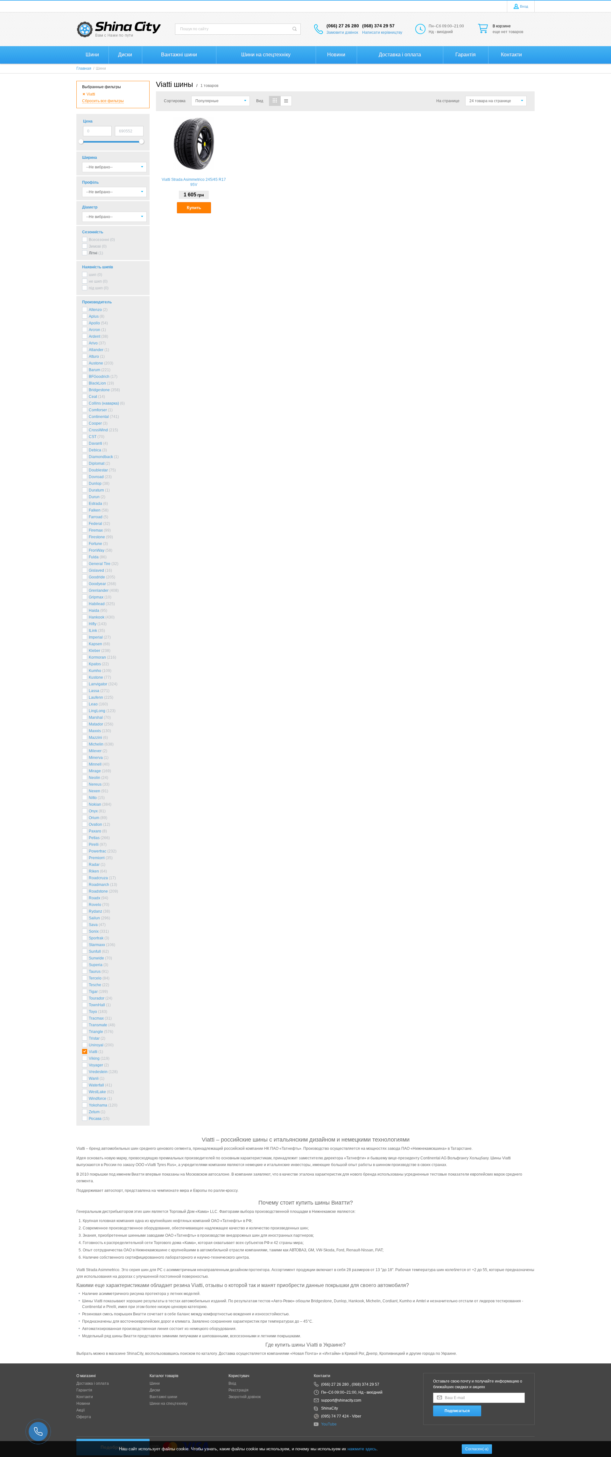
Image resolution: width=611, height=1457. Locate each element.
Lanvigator (98, 684)
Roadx (94, 898)
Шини (155, 1383)
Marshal (96, 717)
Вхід (232, 1383)
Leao (93, 704)
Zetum (94, 1112)
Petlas (94, 838)
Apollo (94, 323)
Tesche (95, 985)
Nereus (95, 784)
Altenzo (95, 310)
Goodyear (97, 584)
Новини (83, 1403)
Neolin (94, 777)
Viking (94, 1058)
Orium (94, 818)
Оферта (83, 1417)
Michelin (96, 744)
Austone (96, 363)
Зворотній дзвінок (244, 1397)
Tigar (93, 991)
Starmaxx (97, 945)
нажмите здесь (362, 1448)
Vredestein (98, 1072)
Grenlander (99, 590)
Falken (95, 510)
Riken (94, 871)
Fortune (95, 543)
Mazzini (95, 737)
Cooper (95, 423)
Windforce (97, 1098)
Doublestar (98, 470)
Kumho (95, 670)
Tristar (94, 1038)
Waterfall (96, 1085)
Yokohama (98, 1105)
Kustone (96, 677)
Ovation (95, 824)
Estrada (95, 503)
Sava (93, 925)
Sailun (94, 918)
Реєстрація (238, 1390)
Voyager (96, 1065)
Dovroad (96, 477)
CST (92, 437)
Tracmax (96, 1018)
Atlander (96, 350)
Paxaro (95, 831)
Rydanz (95, 911)
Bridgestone (99, 390)
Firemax (96, 530)
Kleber (94, 650)
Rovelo (95, 904)
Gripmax (96, 597)
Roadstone (98, 891)
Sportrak (96, 938)
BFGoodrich (99, 376)
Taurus (95, 971)
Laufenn (96, 697)
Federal (95, 523)
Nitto (93, 798)
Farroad (95, 517)
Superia (95, 965)
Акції (80, 1410)
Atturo (94, 356)
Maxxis (95, 731)
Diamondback (101, 457)
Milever (95, 751)
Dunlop (95, 483)
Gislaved (96, 570)
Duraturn (96, 490)
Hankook (96, 617)
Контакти (84, 1397)
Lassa (94, 691)
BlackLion (97, 383)
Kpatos (95, 664)
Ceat (93, 396)
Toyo (93, 1011)
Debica (95, 450)
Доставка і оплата (92, 1383)
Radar (94, 864)
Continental (99, 416)
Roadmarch (99, 884)
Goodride (97, 577)
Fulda (94, 557)
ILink (93, 630)
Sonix (94, 931)
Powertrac (97, 851)
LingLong (97, 711)
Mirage (95, 771)
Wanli (94, 1078)
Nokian (95, 804)
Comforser (98, 410)
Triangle (96, 1031)
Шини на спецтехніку (168, 1403)
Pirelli (94, 844)
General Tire (99, 564)
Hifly (92, 624)
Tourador (96, 998)
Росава (95, 1118)
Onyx (93, 811)
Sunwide (96, 958)
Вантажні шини (163, 1397)
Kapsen (95, 644)
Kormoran (97, 657)
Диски (155, 1390)
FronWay (96, 550)
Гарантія (84, 1390)
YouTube (329, 1424)
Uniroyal (96, 1045)
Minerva (96, 757)
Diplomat (96, 463)
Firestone (97, 537)
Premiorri (97, 858)
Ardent (94, 336)
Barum (94, 370)
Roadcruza (98, 878)
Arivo (93, 343)
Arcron (94, 330)
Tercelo (95, 978)
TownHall (97, 1005)
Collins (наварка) (104, 403)
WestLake (97, 1092)
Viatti (93, 1052)
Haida (94, 610)
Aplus (94, 316)
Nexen (94, 791)
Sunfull (95, 951)
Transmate (98, 1025)
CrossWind (98, 430)
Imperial (96, 637)
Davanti (95, 443)
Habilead (97, 604)
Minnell (95, 764)
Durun (94, 497)
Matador (96, 724)
